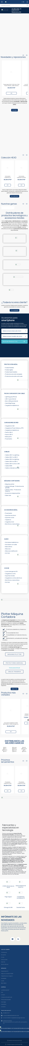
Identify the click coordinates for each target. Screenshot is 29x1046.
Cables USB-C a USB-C (11, 457)
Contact (3, 994)
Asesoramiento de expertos (21, 886)
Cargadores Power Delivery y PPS (14, 428)
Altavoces (8, 549)
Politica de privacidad (6, 999)
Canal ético (3, 1004)
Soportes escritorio (10, 515)
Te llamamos (4, 952)
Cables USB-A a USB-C (11, 461)
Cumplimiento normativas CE (21, 897)
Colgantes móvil (9, 522)
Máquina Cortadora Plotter (7, 973)
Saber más (8, 495)
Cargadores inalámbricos (12, 405)
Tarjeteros (8, 519)
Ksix (2, 992)
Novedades (3, 978)
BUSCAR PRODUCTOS (10, 341)
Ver (11, 93)
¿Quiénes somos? (5, 990)
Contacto (3, 1006)
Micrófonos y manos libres (12, 524)
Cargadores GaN (9, 426)
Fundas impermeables (11, 372)
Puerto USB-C (9, 432)
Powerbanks (8, 439)
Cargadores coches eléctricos (13, 578)
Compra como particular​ (6, 997)
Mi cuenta (3, 954)
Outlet (2, 980)
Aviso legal (3, 1002)
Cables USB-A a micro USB (12, 463)
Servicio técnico (4, 964)
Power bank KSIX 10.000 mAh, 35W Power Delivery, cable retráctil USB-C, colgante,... (11, 85)
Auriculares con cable (11, 544)
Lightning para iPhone (11, 396)
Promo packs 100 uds (14, 667)
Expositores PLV (4, 971)
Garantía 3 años (20, 907)
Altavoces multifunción (11, 551)
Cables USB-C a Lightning (12, 455)
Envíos (2, 957)
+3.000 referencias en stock (8, 886)
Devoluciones (4, 959)
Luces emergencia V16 (11, 571)
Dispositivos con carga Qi (6, 976)
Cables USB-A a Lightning (12, 459)
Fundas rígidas (9, 370)
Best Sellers (3, 983)
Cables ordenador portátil (12, 468)
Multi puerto (8, 436)
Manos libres (8, 546)
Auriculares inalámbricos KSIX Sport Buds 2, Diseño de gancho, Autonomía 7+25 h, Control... (11, 724)
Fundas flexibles (9, 367)
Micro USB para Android (11, 401)
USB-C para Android (10, 399)
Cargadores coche (10, 573)
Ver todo (7, 553)
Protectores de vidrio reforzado (14, 376)
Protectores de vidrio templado (13, 374)
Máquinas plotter (9, 484)
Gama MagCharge (10, 403)
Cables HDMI (8, 465)
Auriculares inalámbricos (11, 542)
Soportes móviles (10, 575)
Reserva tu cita (16, 12)
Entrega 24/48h (8, 907)
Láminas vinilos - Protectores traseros (13, 490)
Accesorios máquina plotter (12, 493)
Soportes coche (9, 517)
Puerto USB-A (9, 434)
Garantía (3, 962)
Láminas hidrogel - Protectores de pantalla (14, 487)
